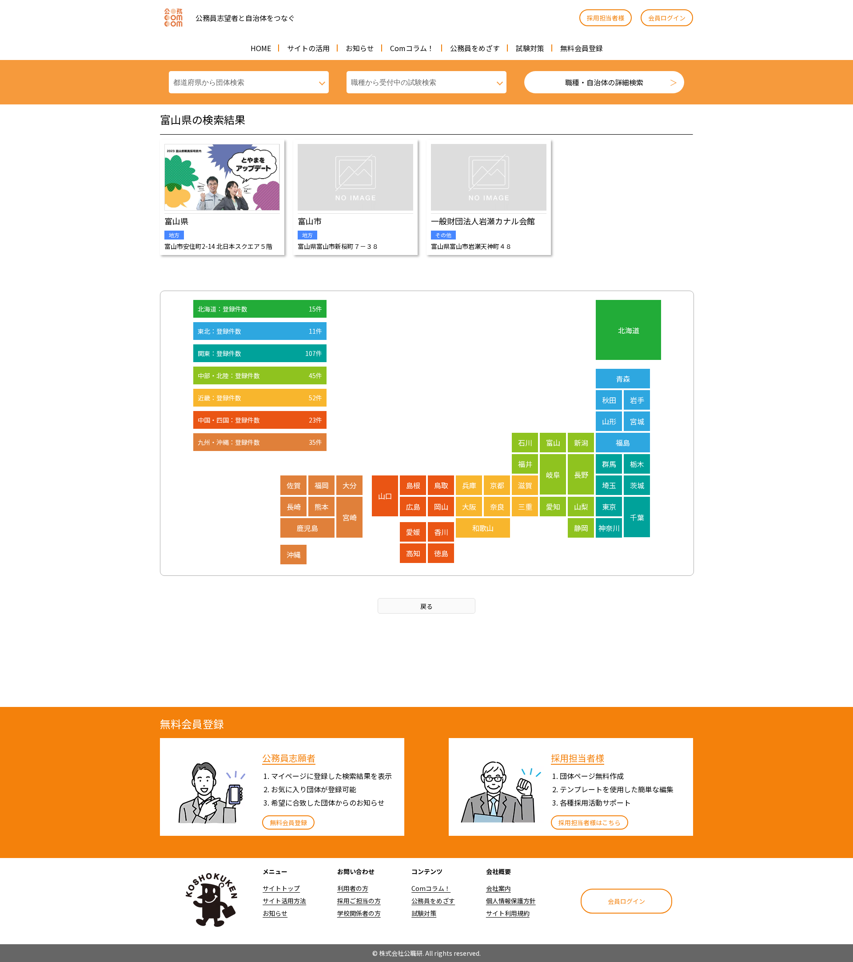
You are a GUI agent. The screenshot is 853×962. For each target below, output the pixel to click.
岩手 (637, 400)
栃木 (637, 464)
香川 (441, 532)
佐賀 (294, 485)
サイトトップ (281, 888)
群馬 (609, 464)
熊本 (322, 506)
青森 (623, 378)
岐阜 (553, 474)
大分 (350, 485)
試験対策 (530, 48)
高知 (413, 553)
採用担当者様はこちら (589, 822)
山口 (385, 496)
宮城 (637, 421)
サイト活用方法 (284, 900)
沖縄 (294, 554)
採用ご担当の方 (359, 900)
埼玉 (609, 485)
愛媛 (413, 532)
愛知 (553, 506)
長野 (581, 474)
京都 (497, 485)
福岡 (322, 485)
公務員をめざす (475, 48)
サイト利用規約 (508, 913)
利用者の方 (352, 888)
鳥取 (441, 485)
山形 (609, 421)
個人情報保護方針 (511, 900)
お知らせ (360, 48)
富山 (553, 442)
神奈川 (609, 528)
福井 (525, 464)
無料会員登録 (581, 48)
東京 (609, 506)
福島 (623, 442)
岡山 (441, 506)
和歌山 (483, 528)
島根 (413, 485)
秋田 (609, 400)
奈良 (497, 506)
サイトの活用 (308, 48)
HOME (261, 48)
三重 (525, 506)
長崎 (294, 506)
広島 (413, 506)
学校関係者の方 (359, 913)
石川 (525, 442)
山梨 (581, 506)
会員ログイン (667, 17)
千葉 (637, 517)
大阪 (469, 506)
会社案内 (498, 888)
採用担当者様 (605, 17)
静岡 (581, 528)
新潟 (581, 442)
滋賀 (525, 485)
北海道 (628, 330)
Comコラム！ (412, 48)
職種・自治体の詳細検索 (604, 82)
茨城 (637, 485)
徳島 (441, 553)
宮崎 (350, 517)
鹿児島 (307, 528)
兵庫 (469, 485)
